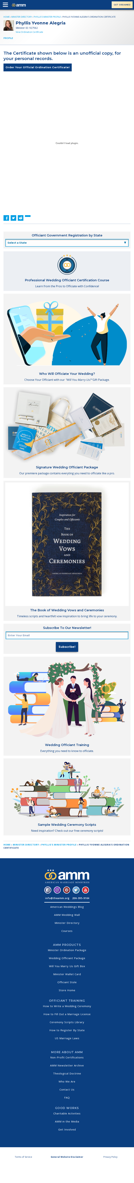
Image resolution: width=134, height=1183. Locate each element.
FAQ (67, 1097)
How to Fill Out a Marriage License (67, 1014)
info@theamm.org (57, 898)
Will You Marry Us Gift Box (67, 966)
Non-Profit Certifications (67, 1057)
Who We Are (67, 1081)
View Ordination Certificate (29, 32)
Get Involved (67, 1129)
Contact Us (67, 1089)
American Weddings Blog (67, 906)
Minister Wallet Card (67, 974)
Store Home (67, 990)
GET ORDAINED (122, 4)
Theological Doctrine (67, 1073)
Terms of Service (23, 1156)
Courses (67, 931)
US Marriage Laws (67, 1038)
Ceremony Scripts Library (67, 1022)
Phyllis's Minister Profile (47, 16)
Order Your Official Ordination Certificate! (38, 67)
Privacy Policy (110, 1156)
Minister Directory (21, 16)
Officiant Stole (67, 982)
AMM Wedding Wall (67, 915)
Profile (8, 38)
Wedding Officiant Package (67, 958)
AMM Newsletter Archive (67, 1065)
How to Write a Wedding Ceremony (67, 1006)
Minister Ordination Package (67, 950)
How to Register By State (67, 1030)
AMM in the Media (67, 1121)
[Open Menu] (6, 5)
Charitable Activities (67, 1113)
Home (6, 16)
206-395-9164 (80, 898)
